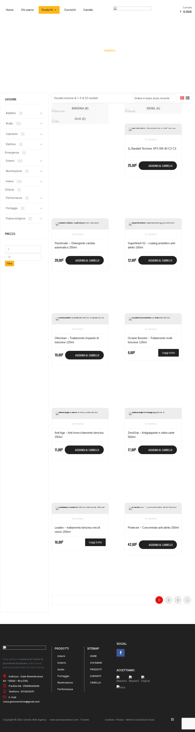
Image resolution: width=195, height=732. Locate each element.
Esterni (10, 160)
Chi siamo (27, 10)
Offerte (9, 189)
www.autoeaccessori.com (64, 719)
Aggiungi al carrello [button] (161, 166)
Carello (95, 682)
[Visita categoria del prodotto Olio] (55, 121)
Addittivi (11, 113)
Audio (9, 123)
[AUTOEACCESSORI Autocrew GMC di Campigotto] (132, 9)
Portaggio (12, 208)
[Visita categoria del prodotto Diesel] (130, 111)
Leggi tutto (168, 352)
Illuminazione (14, 171)
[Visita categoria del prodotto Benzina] (58, 111)
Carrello (88, 10)
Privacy (120, 719)
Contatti (70, 10)
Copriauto (12, 133)
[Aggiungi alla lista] (132, 131)
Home (10, 10)
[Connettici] (121, 652)
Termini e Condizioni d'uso (139, 719)
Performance (14, 197)
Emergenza (12, 152)
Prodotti (47, 10)
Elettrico (11, 144)
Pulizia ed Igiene (15, 218)
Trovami (84, 719)
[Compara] (132, 137)
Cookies (109, 719)
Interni (10, 181)
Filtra (9, 263)
